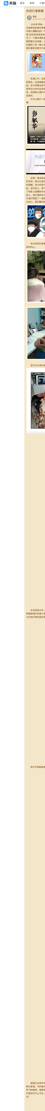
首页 (22, 3)
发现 (32, 3)
